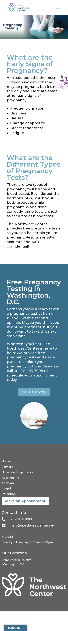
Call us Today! (34, 392)
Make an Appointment (25, 501)
